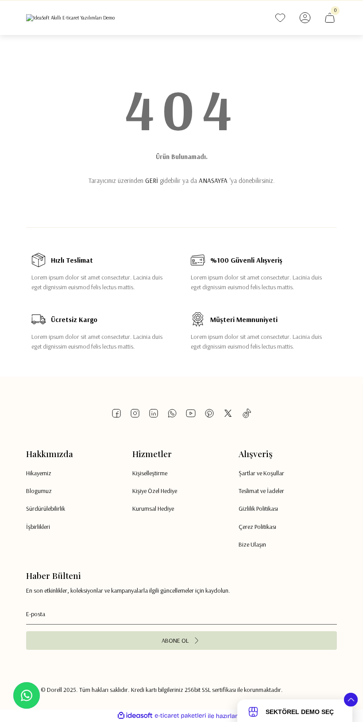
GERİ (151, 180)
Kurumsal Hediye (153, 508)
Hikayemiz (38, 473)
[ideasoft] (135, 716)
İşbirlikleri (38, 527)
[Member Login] (305, 18)
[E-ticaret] (180, 716)
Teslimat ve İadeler (261, 491)
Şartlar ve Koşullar (261, 473)
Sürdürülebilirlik (45, 508)
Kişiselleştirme (149, 473)
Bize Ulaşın (252, 544)
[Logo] (70, 18)
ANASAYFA (213, 180)
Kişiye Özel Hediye (154, 491)
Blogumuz (39, 491)
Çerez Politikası (257, 527)
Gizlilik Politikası (258, 508)
